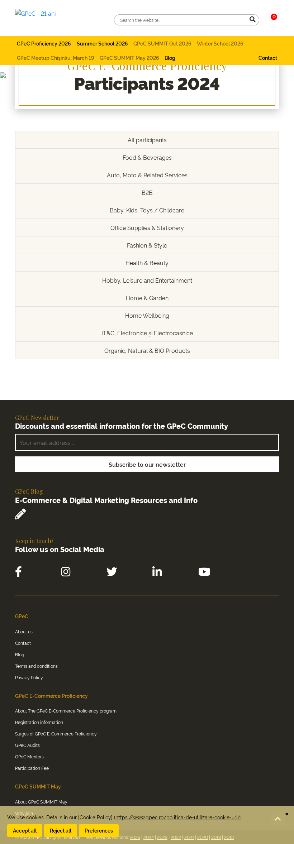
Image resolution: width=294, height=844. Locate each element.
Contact (268, 57)
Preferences (99, 830)
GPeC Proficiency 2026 (44, 43)
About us (24, 631)
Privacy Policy (29, 677)
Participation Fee (32, 768)
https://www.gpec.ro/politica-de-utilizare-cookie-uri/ (177, 817)
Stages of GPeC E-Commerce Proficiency (56, 733)
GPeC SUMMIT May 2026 (129, 57)
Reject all (60, 830)
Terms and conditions (36, 666)
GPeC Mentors (29, 756)
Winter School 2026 (220, 43)
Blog (170, 57)
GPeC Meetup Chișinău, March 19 (55, 57)
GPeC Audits (27, 745)
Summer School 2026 (102, 43)
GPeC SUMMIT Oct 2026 (162, 43)
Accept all (25, 830)
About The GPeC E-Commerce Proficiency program (66, 711)
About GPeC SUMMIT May (41, 802)
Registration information (39, 722)
